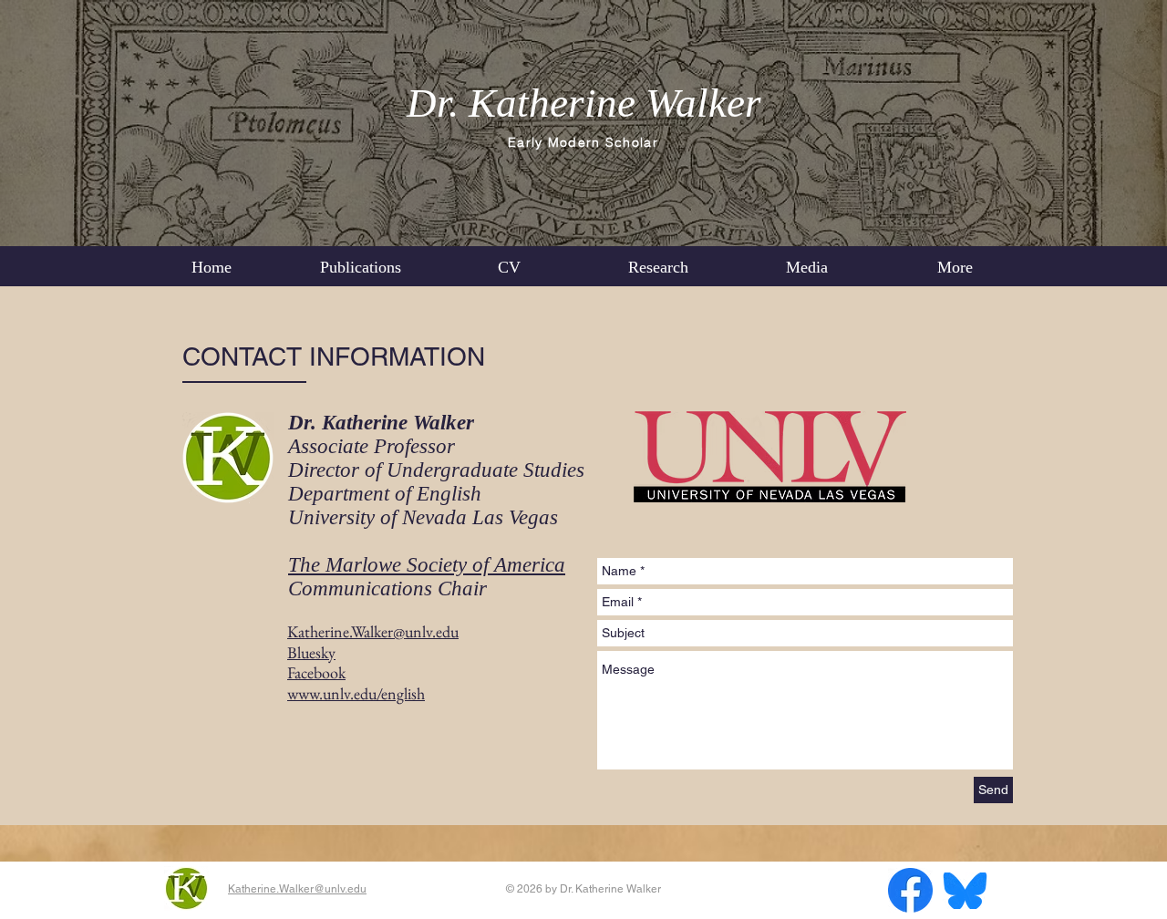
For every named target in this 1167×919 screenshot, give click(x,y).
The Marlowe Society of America (426, 564)
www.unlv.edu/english (356, 693)
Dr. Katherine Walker (584, 103)
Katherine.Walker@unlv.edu (297, 889)
